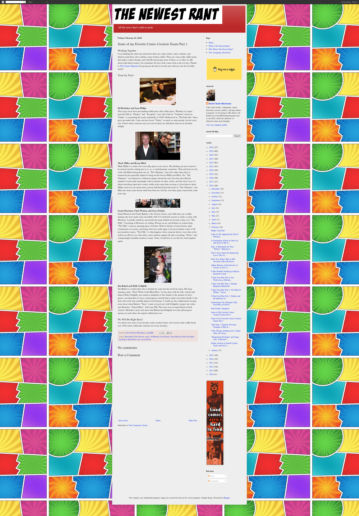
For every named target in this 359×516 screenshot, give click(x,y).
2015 (211, 355)
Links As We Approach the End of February (225, 235)
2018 (211, 177)
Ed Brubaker (155, 336)
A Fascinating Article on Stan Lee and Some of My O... (224, 241)
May (214, 215)
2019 (211, 174)
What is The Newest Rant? (219, 46)
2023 (211, 158)
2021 (211, 166)
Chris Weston (139, 336)
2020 (211, 170)
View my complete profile (216, 124)
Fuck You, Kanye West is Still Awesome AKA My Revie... (223, 260)
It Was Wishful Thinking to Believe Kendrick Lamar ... (225, 272)
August (215, 204)
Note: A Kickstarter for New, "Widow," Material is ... (222, 247)
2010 (211, 374)
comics (147, 336)
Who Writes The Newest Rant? (221, 49)
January (215, 350)
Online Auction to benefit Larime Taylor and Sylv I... (224, 344)
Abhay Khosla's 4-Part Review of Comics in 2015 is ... (224, 266)
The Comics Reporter (129, 65)
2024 (211, 154)
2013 (211, 362)
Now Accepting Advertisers (220, 52)
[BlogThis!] (162, 333)
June (214, 211)
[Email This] (160, 333)
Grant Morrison (176, 336)
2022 (211, 162)
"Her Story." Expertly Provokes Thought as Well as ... (223, 325)
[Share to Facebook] (168, 333)
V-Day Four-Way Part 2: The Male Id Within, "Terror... (226, 291)
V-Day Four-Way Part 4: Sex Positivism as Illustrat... (222, 278)
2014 (211, 359)
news (139, 339)
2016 (211, 185)
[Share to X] (165, 333)
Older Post (193, 420)
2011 (211, 370)
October (215, 196)
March (214, 223)
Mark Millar (132, 339)
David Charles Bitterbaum (220, 103)
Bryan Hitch (129, 336)
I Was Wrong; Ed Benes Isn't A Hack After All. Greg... (226, 331)
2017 (211, 181)
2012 (211, 366)
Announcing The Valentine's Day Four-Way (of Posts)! (224, 303)
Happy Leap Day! (218, 230)
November (216, 192)
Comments (214, 481)
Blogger (227, 497)
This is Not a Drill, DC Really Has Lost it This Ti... (225, 254)
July (213, 208)
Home (158, 420)
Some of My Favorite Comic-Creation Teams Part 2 (223, 313)
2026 (211, 147)
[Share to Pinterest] (170, 333)
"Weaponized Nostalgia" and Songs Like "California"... (225, 338)
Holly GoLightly (188, 336)
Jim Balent (123, 339)
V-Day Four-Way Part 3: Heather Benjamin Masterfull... (224, 284)
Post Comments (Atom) (138, 425)
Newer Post (123, 420)
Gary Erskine (165, 336)
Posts (212, 476)
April (214, 219)
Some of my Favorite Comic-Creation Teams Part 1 (226, 319)
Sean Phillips (146, 339)
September (216, 200)
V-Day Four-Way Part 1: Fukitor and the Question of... (225, 297)
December (216, 188)
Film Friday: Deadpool (220, 308)
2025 (211, 151)
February (215, 227)
